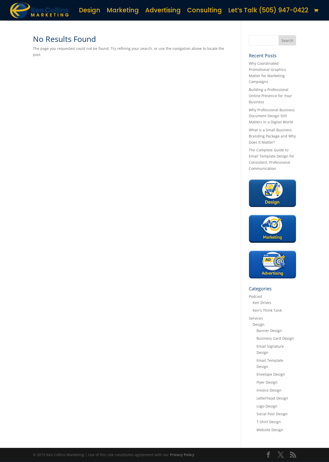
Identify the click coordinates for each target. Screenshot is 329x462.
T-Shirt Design (269, 421)
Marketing (123, 11)
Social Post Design (272, 413)
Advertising (163, 11)
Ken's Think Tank (267, 310)
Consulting (204, 11)
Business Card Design (275, 338)
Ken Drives (262, 302)
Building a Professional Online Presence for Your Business (270, 95)
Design (89, 11)
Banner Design (269, 330)
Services (256, 318)
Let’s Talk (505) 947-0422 (268, 11)
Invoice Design (269, 390)
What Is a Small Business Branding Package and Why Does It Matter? (272, 136)
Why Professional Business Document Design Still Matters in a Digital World (272, 116)
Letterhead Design (272, 398)
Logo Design (267, 406)
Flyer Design (267, 382)
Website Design (270, 429)
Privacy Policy (182, 454)
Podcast (255, 296)
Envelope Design (271, 374)
